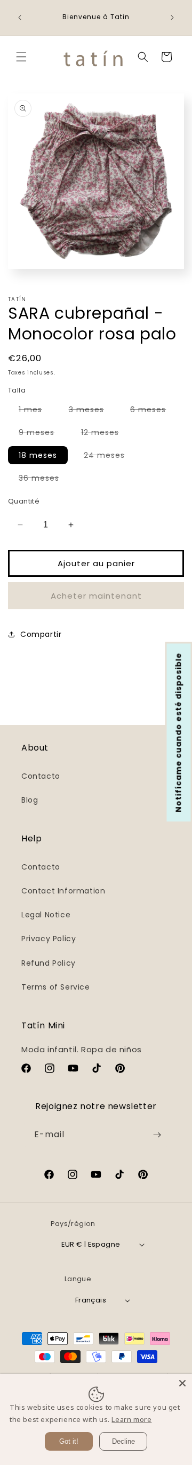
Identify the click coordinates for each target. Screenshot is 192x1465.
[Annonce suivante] (172, 17)
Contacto (40, 776)
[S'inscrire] (157, 1135)
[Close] (182, 1383)
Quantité (23, 501)
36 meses (44, 479)
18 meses (38, 455)
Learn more (131, 1419)
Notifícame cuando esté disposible (178, 733)
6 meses (153, 411)
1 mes (36, 411)
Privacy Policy (48, 938)
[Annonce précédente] (19, 17)
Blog (29, 800)
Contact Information (63, 890)
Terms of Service (55, 987)
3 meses (92, 411)
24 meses (109, 456)
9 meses (42, 434)
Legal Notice (45, 914)
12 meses (105, 434)
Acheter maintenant (96, 595)
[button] (21, 57)
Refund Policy (48, 963)
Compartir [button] (40, 634)
